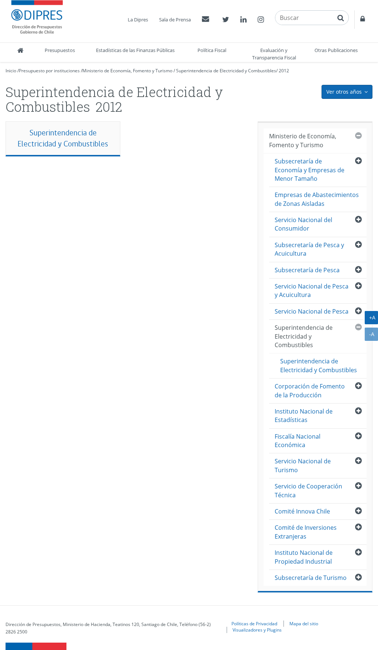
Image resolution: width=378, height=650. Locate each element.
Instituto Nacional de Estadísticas (304, 415)
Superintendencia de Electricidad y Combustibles (226, 71)
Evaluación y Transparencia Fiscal (274, 54)
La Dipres (138, 19)
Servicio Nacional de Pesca (311, 311)
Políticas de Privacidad (254, 623)
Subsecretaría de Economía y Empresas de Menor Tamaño (309, 170)
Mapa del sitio (303, 623)
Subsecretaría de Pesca (307, 270)
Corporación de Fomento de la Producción (310, 390)
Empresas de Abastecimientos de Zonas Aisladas (317, 199)
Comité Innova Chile (302, 511)
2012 (284, 71)
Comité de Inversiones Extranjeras (306, 531)
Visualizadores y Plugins (257, 630)
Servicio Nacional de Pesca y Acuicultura (311, 290)
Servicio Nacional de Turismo (303, 465)
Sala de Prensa (175, 19)
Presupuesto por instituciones (49, 71)
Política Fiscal (211, 50)
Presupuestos (60, 50)
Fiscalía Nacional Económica (297, 440)
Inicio (11, 71)
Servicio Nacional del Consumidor (303, 224)
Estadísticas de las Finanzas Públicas (135, 50)
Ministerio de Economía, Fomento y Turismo (127, 71)
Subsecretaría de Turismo (311, 578)
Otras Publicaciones (336, 50)
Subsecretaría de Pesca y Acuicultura (309, 249)
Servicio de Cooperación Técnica (308, 490)
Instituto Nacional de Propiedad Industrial (304, 557)
